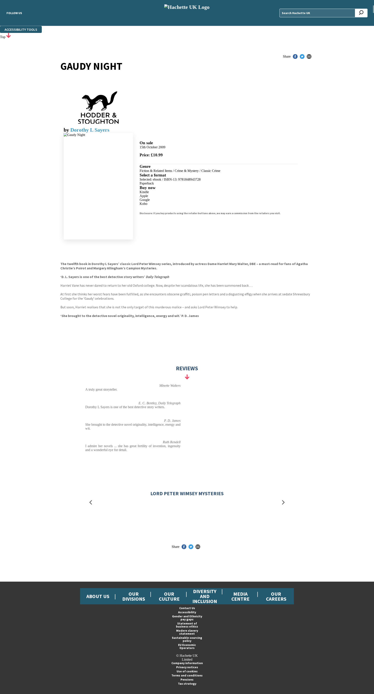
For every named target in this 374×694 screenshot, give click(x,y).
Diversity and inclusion (204, 596)
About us (97, 596)
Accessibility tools (21, 29)
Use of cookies (187, 671)
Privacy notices (187, 667)
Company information (187, 663)
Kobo (143, 203)
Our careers (276, 596)
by (67, 130)
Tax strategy (187, 684)
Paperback (147, 183)
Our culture (169, 596)
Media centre (240, 596)
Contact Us (187, 608)
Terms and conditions (187, 675)
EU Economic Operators (187, 646)
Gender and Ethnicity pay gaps (187, 617)
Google (145, 200)
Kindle (144, 192)
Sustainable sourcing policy (187, 639)
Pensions (187, 679)
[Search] (361, 13)
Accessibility (187, 612)
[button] (91, 502)
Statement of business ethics (187, 624)
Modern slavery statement (187, 632)
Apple (144, 196)
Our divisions (133, 596)
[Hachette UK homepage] (187, 12)
